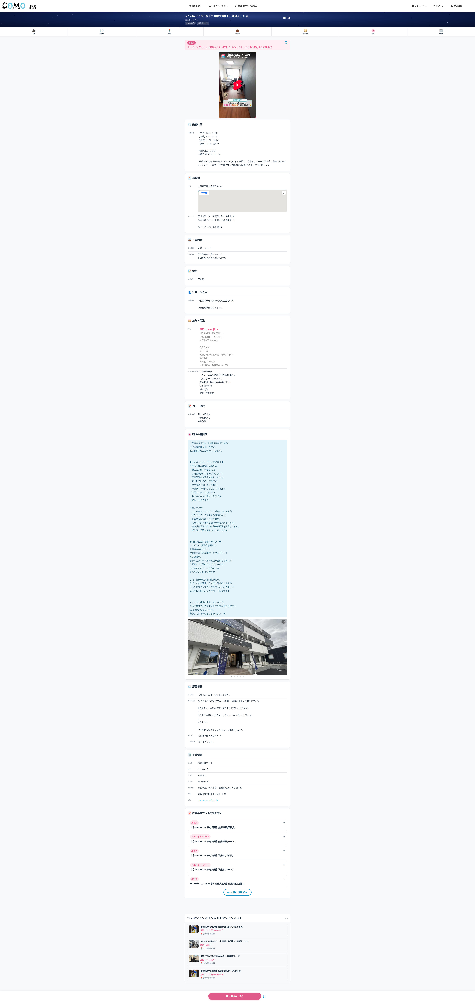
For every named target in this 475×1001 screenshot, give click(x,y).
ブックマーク (421, 6)
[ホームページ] (288, 18)
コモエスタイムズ (219, 6)
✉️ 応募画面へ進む (235, 996)
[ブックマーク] (286, 43)
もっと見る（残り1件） (237, 892)
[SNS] (284, 18)
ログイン (440, 6)
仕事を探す (197, 6)
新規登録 (458, 6)
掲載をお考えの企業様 (247, 6)
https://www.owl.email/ (208, 800)
